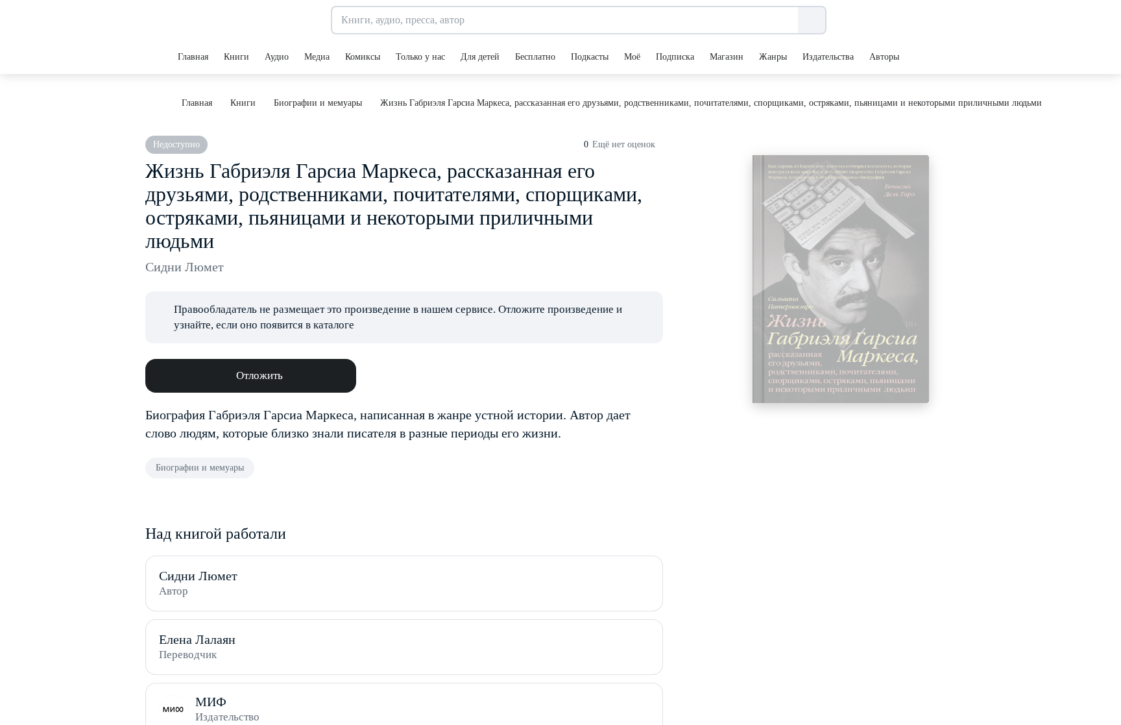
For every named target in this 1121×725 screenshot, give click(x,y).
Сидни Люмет (184, 267)
